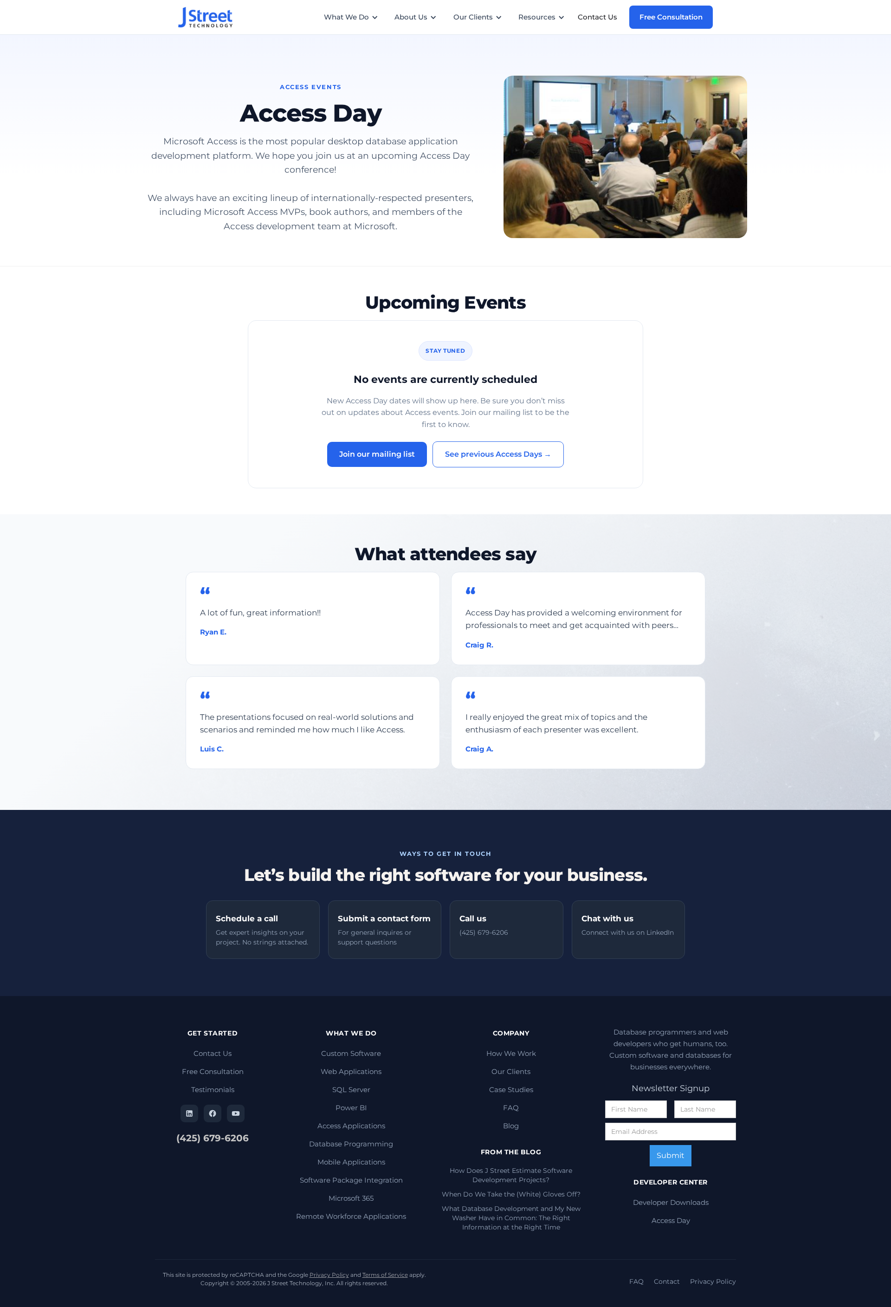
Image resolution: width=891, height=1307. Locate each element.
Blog (511, 1125)
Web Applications (351, 1071)
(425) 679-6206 (212, 1138)
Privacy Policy (329, 1274)
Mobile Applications (351, 1162)
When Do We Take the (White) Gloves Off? (511, 1194)
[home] (209, 17)
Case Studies (511, 1089)
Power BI (351, 1107)
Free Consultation (671, 17)
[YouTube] (236, 1113)
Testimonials (212, 1089)
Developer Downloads (671, 1202)
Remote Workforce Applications (351, 1216)
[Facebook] (212, 1113)
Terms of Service (385, 1274)
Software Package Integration (351, 1180)
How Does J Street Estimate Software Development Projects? (511, 1175)
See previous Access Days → (498, 454)
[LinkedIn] (189, 1113)
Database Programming (351, 1143)
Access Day (671, 1220)
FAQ (511, 1107)
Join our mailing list (377, 454)
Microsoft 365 (351, 1198)
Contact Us (597, 17)
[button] (355, 17)
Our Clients (510, 1071)
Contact (667, 1281)
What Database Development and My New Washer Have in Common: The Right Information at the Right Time (511, 1217)
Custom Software (351, 1053)
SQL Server (351, 1089)
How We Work (511, 1053)
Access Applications (351, 1125)
